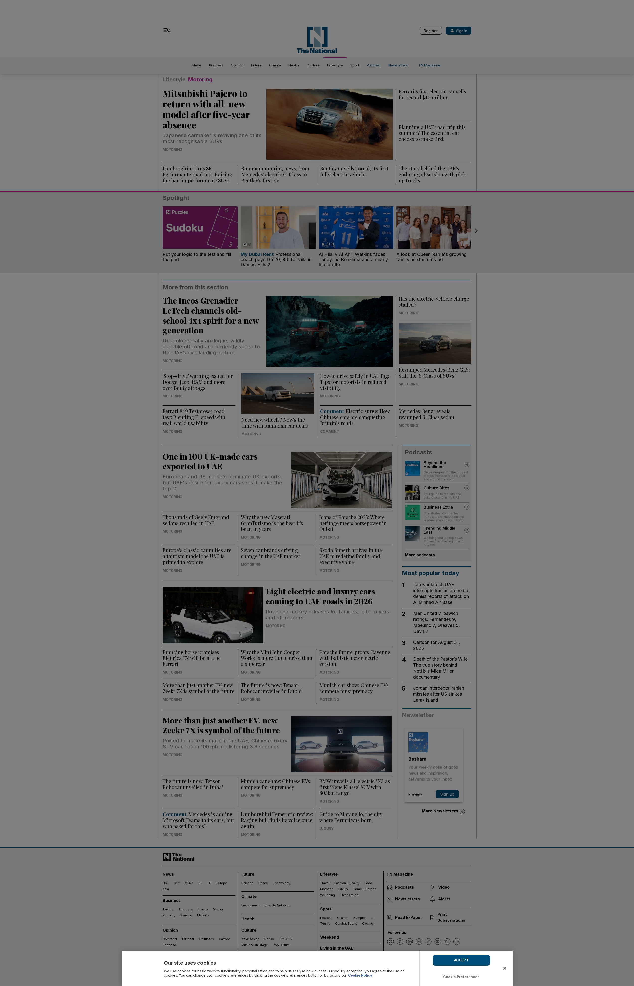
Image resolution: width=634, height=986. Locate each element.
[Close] (504, 968)
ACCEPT (461, 960)
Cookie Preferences (461, 977)
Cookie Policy (360, 975)
